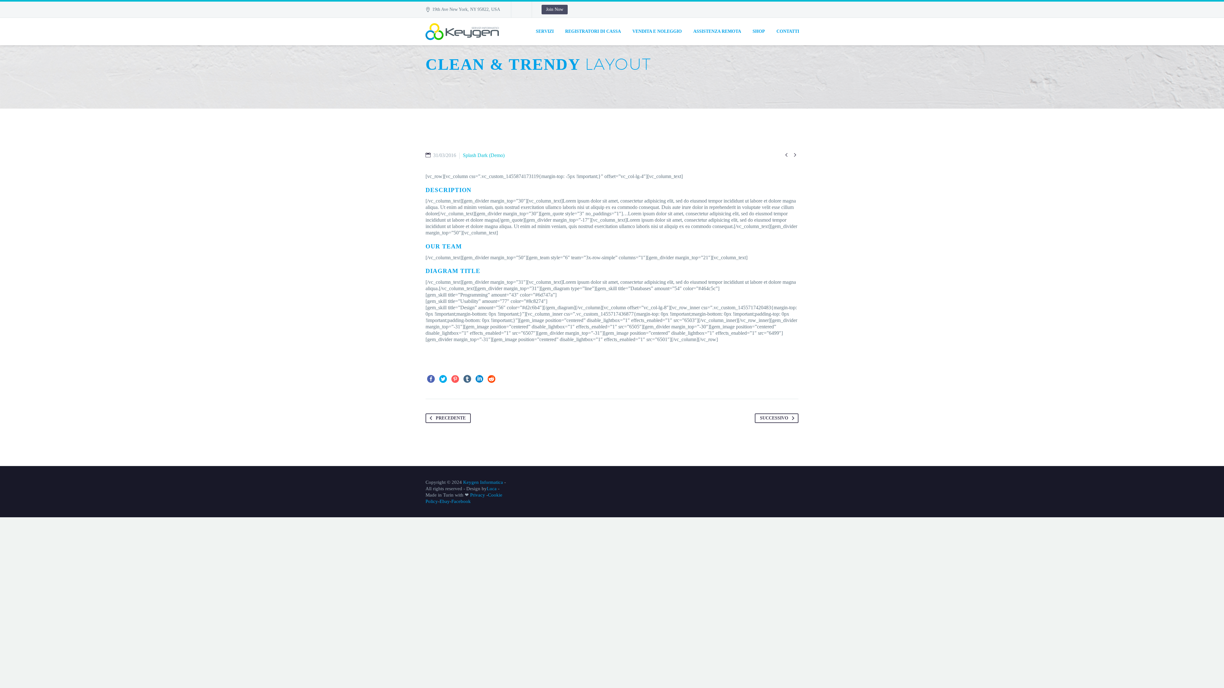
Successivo (774, 418)
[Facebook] (431, 379)
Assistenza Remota (717, 31)
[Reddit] (491, 379)
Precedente (451, 418)
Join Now (554, 9)
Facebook (461, 501)
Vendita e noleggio (657, 31)
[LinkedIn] (479, 379)
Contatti (787, 31)
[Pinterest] (455, 379)
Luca (492, 488)
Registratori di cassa (593, 31)
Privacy (477, 495)
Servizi (545, 31)
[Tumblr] (467, 379)
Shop (759, 31)
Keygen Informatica (483, 482)
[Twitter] (443, 379)
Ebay (445, 501)
